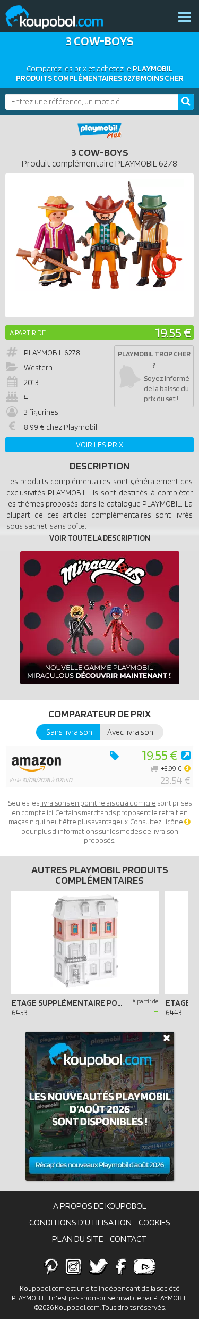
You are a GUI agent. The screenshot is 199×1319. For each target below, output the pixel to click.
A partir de (28, 332)
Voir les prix (99, 445)
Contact (128, 1238)
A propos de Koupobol (99, 1205)
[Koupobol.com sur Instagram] (73, 1266)
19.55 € (173, 332)
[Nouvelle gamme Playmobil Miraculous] (99, 617)
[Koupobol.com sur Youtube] (144, 1266)
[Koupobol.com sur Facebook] (121, 1266)
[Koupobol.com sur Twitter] (99, 1266)
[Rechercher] (186, 102)
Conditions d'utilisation (80, 1222)
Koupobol (61, 17)
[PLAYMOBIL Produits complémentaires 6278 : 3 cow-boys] (99, 245)
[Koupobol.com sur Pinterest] (51, 1266)
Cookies (154, 1222)
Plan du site (77, 1238)
